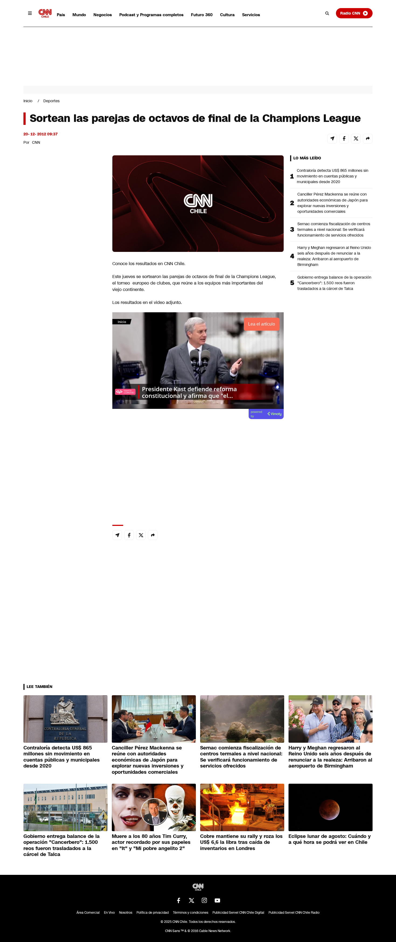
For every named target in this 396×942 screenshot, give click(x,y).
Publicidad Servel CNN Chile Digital (238, 912)
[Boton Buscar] (327, 13)
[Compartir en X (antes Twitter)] (356, 138)
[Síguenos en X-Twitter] (191, 900)
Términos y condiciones (190, 912)
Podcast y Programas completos (151, 15)
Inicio (27, 101)
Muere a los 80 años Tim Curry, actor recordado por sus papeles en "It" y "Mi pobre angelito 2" (151, 842)
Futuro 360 (202, 15)
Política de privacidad (153, 912)
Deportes (51, 101)
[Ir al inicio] (45, 13)
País (61, 15)
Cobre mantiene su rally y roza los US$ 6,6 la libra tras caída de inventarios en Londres (241, 842)
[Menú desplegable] (29, 13)
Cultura (227, 15)
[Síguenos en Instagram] (204, 900)
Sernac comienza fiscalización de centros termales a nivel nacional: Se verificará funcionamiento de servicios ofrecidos (333, 229)
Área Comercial (88, 912)
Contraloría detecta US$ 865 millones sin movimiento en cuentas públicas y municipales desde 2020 (332, 176)
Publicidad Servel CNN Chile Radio (294, 912)
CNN (36, 142)
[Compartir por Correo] (332, 138)
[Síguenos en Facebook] (178, 900)
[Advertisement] (63, 464)
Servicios (251, 15)
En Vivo (109, 912)
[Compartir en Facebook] (344, 138)
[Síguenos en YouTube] (217, 900)
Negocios (102, 15)
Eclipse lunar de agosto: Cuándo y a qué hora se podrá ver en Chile (330, 839)
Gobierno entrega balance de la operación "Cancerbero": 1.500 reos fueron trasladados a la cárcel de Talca (334, 283)
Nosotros (125, 912)
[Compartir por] (368, 138)
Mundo (79, 15)
